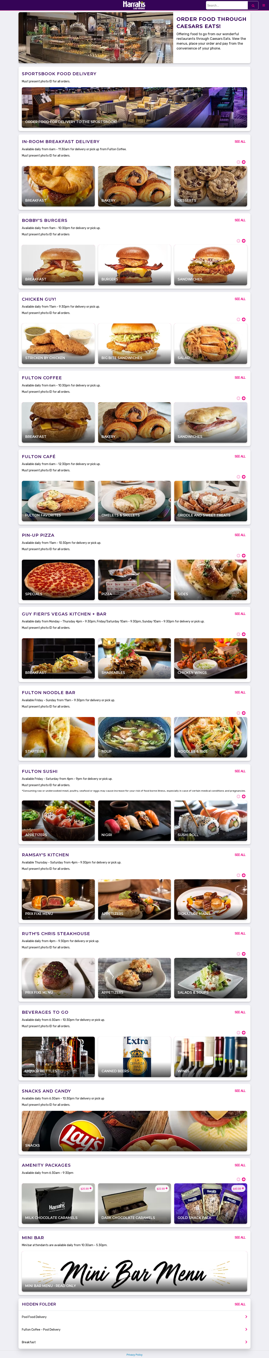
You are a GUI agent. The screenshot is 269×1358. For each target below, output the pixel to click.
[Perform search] (253, 5)
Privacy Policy (134, 1354)
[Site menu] (263, 5)
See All (240, 141)
